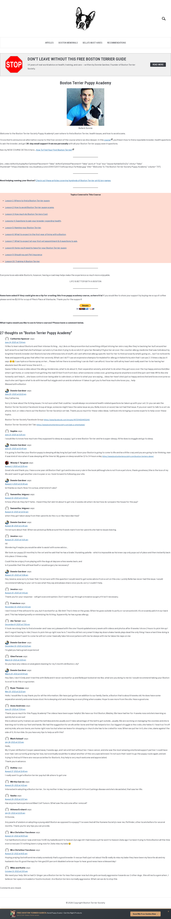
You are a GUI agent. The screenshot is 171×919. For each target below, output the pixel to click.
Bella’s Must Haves (92, 42)
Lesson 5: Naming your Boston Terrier (23, 227)
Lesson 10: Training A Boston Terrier (22, 261)
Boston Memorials (68, 42)
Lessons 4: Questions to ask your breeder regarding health (33, 221)
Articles (49, 42)
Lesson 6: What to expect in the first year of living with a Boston (35, 234)
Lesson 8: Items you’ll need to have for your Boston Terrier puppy (36, 248)
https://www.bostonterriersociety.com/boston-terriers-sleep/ (128, 456)
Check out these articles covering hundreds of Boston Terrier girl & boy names (73, 180)
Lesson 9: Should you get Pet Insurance (23, 255)
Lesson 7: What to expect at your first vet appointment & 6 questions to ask (41, 241)
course (107, 140)
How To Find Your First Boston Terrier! (54, 150)
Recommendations (116, 42)
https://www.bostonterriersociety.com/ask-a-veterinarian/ (61, 425)
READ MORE (158, 64)
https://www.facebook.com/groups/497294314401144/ (67, 420)
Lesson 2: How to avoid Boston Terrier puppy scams (29, 207)
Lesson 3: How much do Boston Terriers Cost (26, 214)
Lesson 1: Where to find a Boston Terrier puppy (27, 201)
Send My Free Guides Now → (145, 914)
